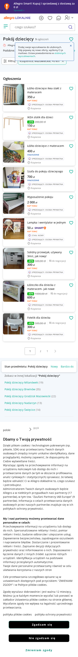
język (36, 427)
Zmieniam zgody (39, 650)
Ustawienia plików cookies (31, 599)
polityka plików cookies (17, 614)
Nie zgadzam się (42, 638)
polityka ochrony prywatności (53, 614)
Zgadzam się (42, 624)
